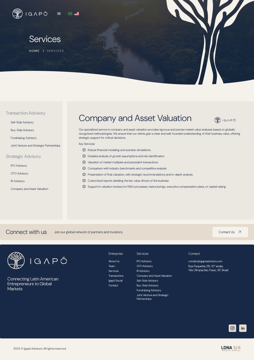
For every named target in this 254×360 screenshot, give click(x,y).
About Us (114, 261)
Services (114, 271)
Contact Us (226, 232)
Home (34, 51)
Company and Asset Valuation (29, 189)
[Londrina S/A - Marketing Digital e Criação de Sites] (231, 348)
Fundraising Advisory (24, 138)
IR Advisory (18, 181)
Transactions (116, 276)
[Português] (70, 13)
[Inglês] (76, 13)
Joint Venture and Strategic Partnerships (35, 145)
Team (112, 266)
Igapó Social (116, 280)
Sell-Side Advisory (22, 122)
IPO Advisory (19, 166)
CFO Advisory (19, 173)
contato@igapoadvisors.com (205, 261)
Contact (113, 285)
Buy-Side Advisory (22, 130)
